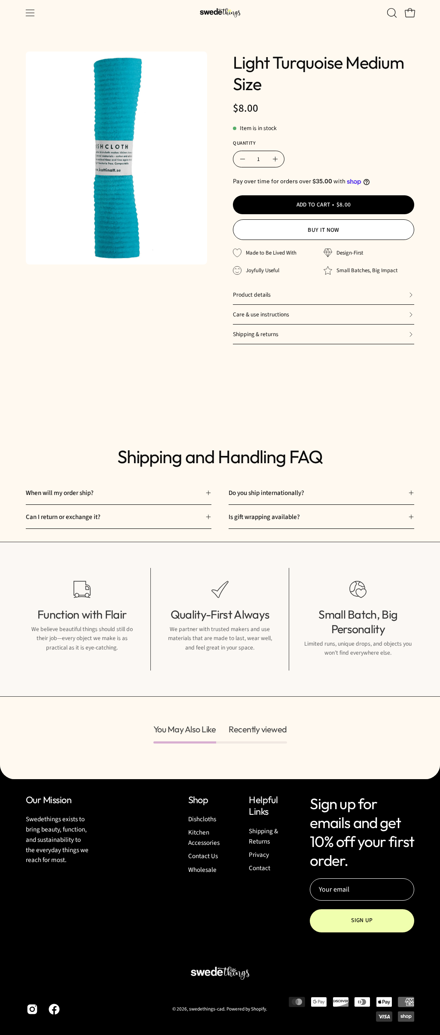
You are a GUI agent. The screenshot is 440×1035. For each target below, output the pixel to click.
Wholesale (202, 869)
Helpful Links (263, 806)
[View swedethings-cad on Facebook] (53, 1009)
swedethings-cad (206, 1009)
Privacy (259, 854)
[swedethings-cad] (220, 12)
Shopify (258, 1009)
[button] (391, 13)
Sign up (362, 920)
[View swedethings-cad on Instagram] (31, 1009)
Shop (198, 800)
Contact (259, 868)
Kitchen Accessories (204, 838)
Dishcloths (202, 819)
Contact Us (203, 856)
